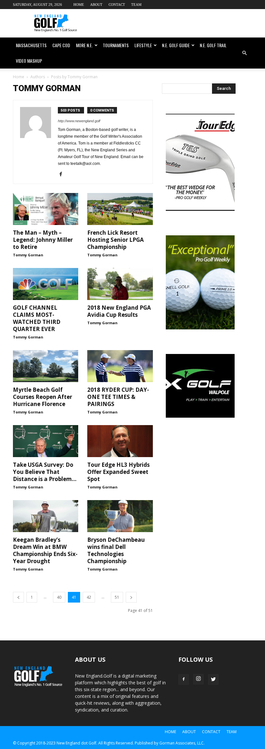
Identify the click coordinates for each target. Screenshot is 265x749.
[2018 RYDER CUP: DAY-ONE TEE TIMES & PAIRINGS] (120, 366)
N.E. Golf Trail (213, 45)
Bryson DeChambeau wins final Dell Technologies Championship (116, 550)
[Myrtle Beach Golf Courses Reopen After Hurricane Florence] (45, 366)
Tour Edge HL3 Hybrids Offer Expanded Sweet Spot (118, 472)
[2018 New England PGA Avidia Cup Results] (120, 284)
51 (117, 597)
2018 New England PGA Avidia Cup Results (119, 311)
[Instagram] (198, 679)
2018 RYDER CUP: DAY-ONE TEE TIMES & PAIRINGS (118, 397)
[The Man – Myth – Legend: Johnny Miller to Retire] (45, 209)
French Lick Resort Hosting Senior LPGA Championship (115, 240)
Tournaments (116, 45)
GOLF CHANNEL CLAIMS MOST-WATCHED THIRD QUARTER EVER (36, 318)
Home (78, 4)
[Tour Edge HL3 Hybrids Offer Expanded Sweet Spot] (120, 441)
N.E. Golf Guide (176, 45)
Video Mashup (29, 60)
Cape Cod (61, 45)
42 (89, 597)
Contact (117, 4)
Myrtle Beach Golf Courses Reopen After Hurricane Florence (42, 397)
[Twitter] (213, 679)
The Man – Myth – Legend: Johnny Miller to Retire (43, 240)
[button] (244, 53)
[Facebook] (63, 174)
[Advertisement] (176, 23)
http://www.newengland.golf (79, 121)
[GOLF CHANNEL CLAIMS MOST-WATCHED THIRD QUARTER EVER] (45, 284)
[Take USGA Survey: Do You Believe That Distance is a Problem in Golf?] (45, 441)
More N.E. (84, 45)
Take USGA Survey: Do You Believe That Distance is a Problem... (45, 472)
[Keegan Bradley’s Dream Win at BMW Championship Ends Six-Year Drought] (45, 516)
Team (136, 4)
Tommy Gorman (28, 254)
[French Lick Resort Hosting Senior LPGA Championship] (120, 209)
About (96, 4)
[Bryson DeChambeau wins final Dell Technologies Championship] (120, 516)
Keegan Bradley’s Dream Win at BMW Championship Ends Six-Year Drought (45, 550)
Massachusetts (31, 45)
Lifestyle (143, 45)
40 (59, 597)
